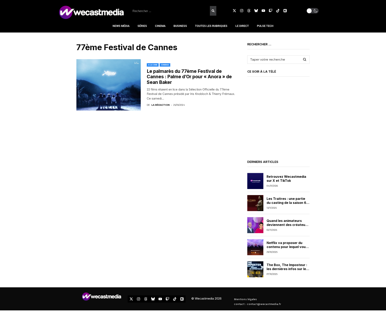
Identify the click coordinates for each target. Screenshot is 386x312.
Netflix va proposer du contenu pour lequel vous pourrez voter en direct (287, 246)
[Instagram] (241, 10)
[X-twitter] (234, 10)
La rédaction (160, 105)
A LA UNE (152, 65)
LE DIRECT (242, 25)
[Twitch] (270, 10)
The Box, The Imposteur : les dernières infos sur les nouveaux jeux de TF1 (287, 268)
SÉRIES (142, 25)
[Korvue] (285, 10)
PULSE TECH (265, 25)
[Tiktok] (277, 10)
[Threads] (249, 10)
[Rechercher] (213, 11)
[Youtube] (263, 10)
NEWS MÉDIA (121, 25)
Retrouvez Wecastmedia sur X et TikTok (286, 178)
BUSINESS (180, 25)
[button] (313, 10)
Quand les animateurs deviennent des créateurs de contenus (287, 224)
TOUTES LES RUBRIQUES (211, 25)
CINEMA (160, 25)
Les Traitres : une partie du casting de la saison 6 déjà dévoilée (286, 202)
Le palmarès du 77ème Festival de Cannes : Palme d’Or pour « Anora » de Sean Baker (189, 76)
